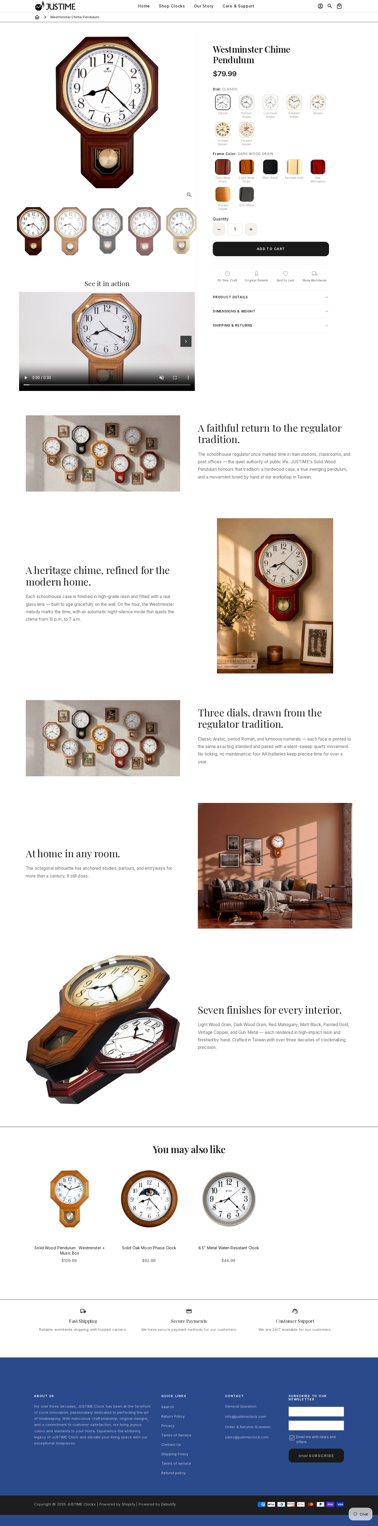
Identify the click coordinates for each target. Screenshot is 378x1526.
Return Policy (173, 1416)
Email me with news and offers (316, 1439)
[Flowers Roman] (246, 130)
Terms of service (176, 1463)
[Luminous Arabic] (270, 102)
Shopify (128, 1504)
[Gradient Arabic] (294, 102)
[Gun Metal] (246, 194)
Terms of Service (176, 1435)
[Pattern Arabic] (246, 102)
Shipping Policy (174, 1454)
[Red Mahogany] (318, 167)
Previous (24, 113)
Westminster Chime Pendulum (74, 17)
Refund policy (173, 1473)
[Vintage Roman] (223, 130)
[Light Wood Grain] (246, 167)
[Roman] (318, 102)
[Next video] (185, 341)
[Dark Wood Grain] (223, 167)
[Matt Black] (270, 167)
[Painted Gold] (294, 167)
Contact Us (171, 1444)
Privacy (167, 1425)
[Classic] (223, 102)
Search (167, 1407)
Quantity (221, 219)
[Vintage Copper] (223, 194)
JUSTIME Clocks (81, 1504)
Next (190, 113)
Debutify (168, 1504)
